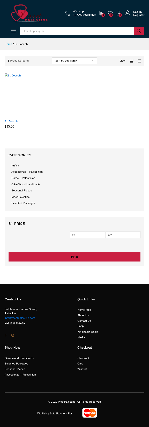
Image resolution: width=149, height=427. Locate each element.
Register (138, 14)
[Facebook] (6, 335)
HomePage (84, 309)
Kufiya (15, 165)
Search (139, 31)
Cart (80, 363)
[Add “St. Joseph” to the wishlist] (35, 115)
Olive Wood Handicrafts (25, 184)
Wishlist (82, 368)
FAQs (80, 326)
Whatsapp (79, 11)
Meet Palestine (20, 196)
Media (81, 337)
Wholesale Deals (87, 331)
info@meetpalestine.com (20, 317)
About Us (83, 315)
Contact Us (84, 320)
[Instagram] (12, 335)
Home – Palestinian (23, 177)
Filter (74, 256)
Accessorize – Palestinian (27, 171)
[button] (17, 115)
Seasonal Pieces (21, 190)
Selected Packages (23, 203)
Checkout (83, 358)
